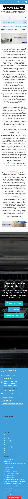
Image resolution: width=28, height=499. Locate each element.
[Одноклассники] (6, 378)
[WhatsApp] (10, 378)
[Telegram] (8, 378)
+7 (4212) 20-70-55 (10, 382)
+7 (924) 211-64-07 (10, 385)
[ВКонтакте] (4, 378)
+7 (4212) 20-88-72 (10, 383)
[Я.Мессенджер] (2, 378)
